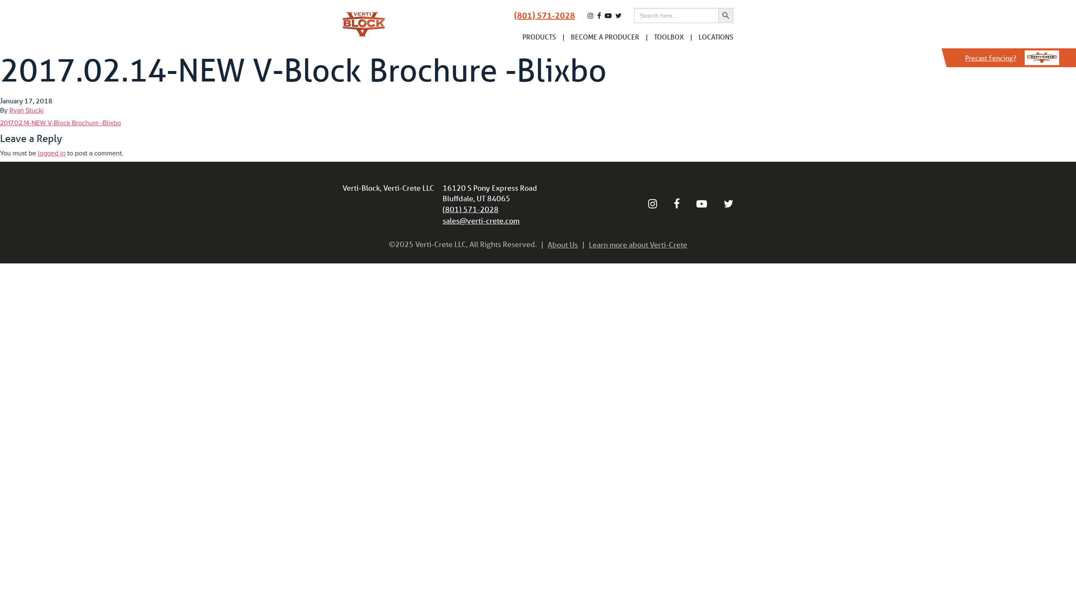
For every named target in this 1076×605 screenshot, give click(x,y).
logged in (52, 153)
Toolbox (669, 37)
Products (539, 37)
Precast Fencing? (990, 57)
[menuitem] (539, 37)
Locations (716, 37)
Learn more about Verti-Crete (638, 244)
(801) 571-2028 (544, 16)
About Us (563, 244)
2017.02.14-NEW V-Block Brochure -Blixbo (60, 123)
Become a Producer (605, 37)
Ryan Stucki (26, 110)
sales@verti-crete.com (481, 220)
